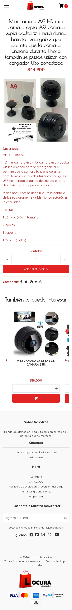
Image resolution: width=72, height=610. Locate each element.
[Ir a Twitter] (37, 535)
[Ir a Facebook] (31, 535)
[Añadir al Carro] (36, 398)
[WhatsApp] (49, 535)
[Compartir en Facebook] (21, 282)
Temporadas (36, 496)
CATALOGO (36, 481)
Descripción (11, 149)
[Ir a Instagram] (43, 535)
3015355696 (36, 457)
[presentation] (7, 360)
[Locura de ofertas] (36, 5)
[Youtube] (56, 535)
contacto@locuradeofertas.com (36, 452)
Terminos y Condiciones (36, 491)
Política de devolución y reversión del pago (36, 486)
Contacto (36, 476)
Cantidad (36, 251)
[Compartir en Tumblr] (36, 282)
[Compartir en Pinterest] (31, 282)
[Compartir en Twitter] (25, 282)
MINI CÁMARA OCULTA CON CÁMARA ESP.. (36, 362)
